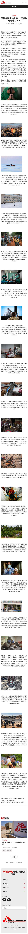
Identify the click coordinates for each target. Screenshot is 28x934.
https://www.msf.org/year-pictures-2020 (12, 802)
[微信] (9, 899)
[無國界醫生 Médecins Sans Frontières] (6, 2)
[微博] (4, 899)
